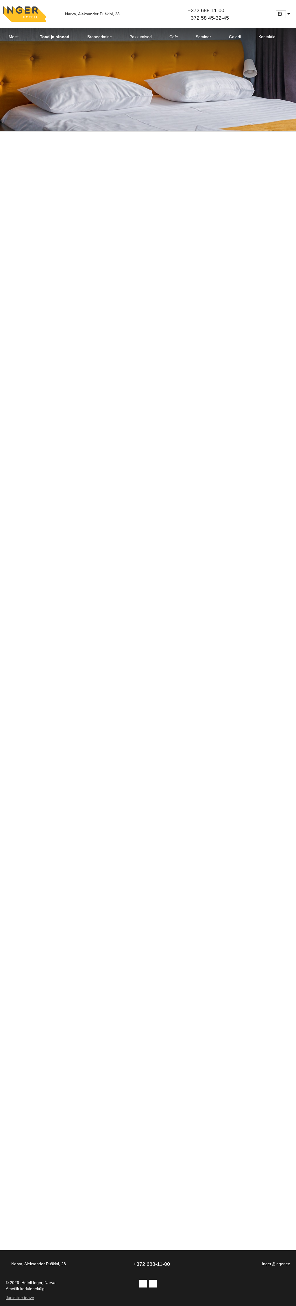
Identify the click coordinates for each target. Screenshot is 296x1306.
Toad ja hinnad (54, 36)
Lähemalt (14, 304)
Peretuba (27, 849)
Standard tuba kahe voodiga (71, 346)
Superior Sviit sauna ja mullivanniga (52, 1040)
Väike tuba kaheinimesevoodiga (201, 180)
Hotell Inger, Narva (38, 1282)
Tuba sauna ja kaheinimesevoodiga (53, 524)
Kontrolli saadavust (38, 271)
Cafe (173, 36)
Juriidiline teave (20, 1297)
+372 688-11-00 (206, 10)
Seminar (203, 36)
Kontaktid (266, 36)
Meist (13, 36)
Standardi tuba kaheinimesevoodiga (201, 352)
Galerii (235, 36)
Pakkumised (141, 36)
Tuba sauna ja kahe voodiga (219, 518)
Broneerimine (99, 36)
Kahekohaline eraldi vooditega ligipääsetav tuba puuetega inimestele (217, 862)
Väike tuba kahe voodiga (63, 174)
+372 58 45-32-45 (208, 18)
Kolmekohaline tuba (199, 690)
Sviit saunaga (37, 690)
